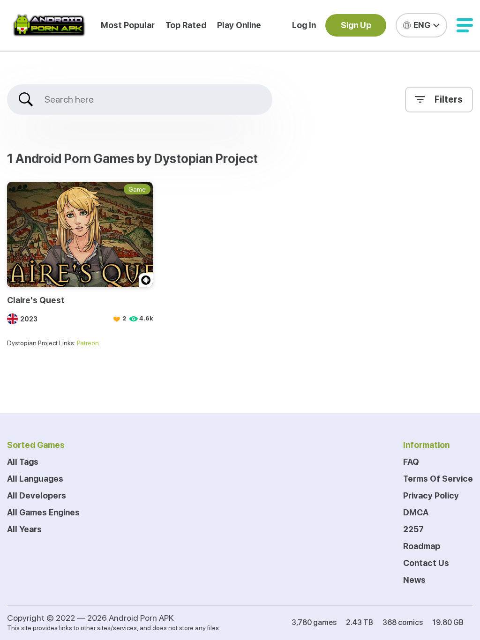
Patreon (88, 343)
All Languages (35, 479)
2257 (413, 529)
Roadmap (421, 546)
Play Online (239, 25)
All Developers (36, 495)
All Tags (22, 462)
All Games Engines (43, 512)
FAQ (411, 462)
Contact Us (426, 563)
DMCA (415, 512)
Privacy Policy (431, 495)
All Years (24, 529)
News (414, 580)
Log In (304, 25)
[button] (465, 25)
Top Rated (185, 25)
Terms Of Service (438, 479)
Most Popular (128, 25)
